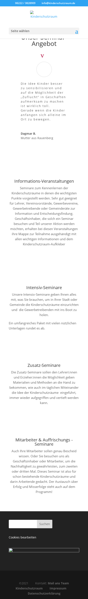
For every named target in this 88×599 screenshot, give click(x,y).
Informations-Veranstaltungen (44, 181)
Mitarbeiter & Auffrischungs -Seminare (44, 442)
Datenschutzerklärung (44, 593)
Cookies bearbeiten (22, 537)
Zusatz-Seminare (44, 365)
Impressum (58, 588)
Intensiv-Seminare (44, 287)
